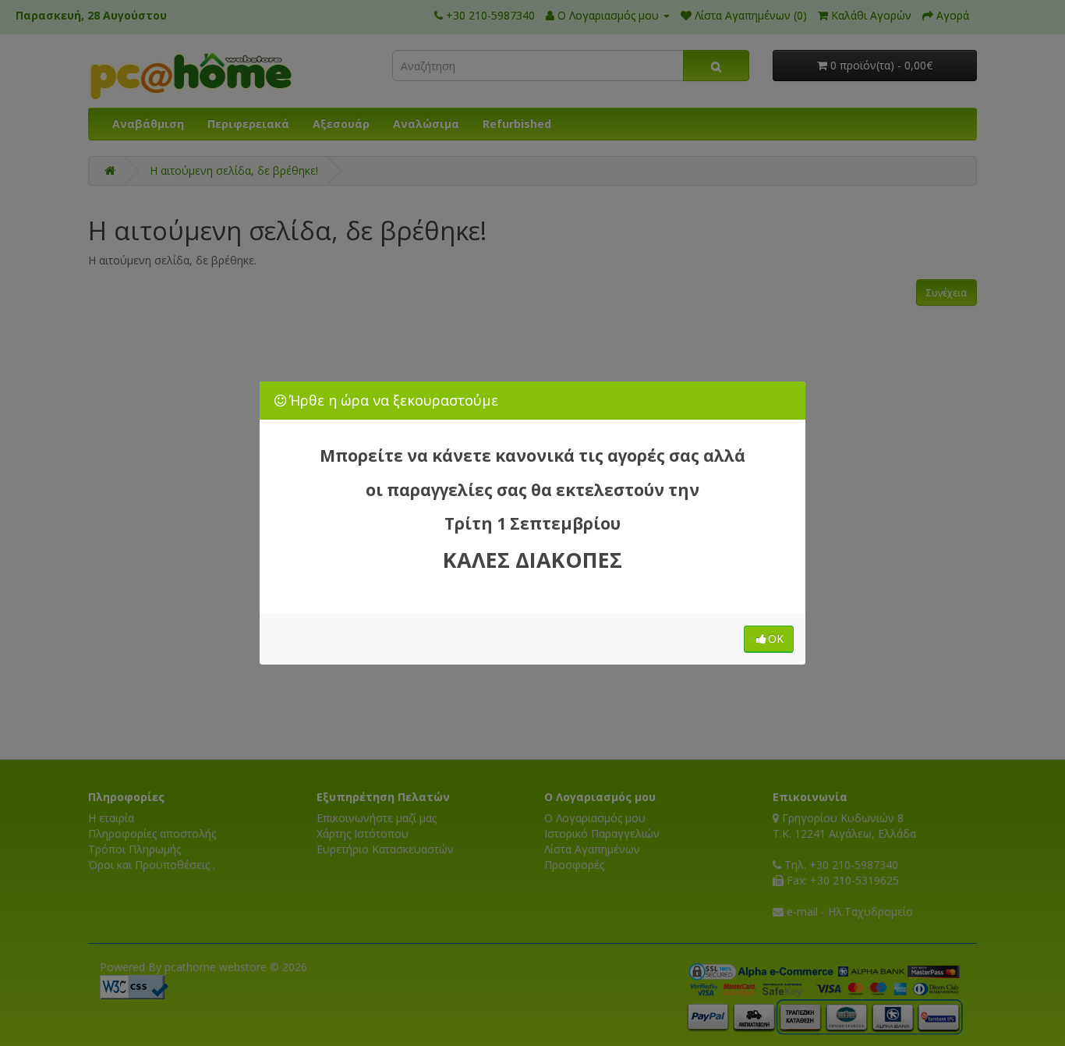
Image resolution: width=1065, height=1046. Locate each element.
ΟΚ (776, 638)
